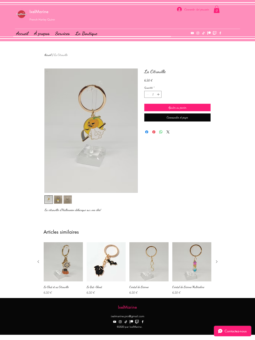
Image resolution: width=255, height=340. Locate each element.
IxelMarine (38, 11)
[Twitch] (215, 33)
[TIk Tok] (203, 33)
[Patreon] (209, 33)
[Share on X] (168, 132)
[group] (127, 268)
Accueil (48, 55)
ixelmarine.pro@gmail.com (127, 316)
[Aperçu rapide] (63, 261)
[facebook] (220, 33)
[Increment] (158, 94)
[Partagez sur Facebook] (146, 132)
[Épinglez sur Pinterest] (154, 132)
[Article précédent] (38, 261)
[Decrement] (147, 94)
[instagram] (198, 33)
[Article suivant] (216, 261)
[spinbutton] (153, 94)
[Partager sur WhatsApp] (161, 132)
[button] (217, 9)
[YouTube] (192, 33)
